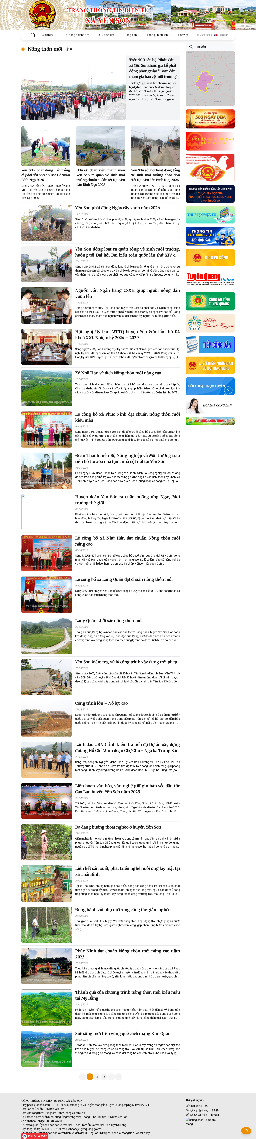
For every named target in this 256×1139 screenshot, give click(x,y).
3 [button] (104, 1076)
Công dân (131, 34)
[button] (118, 1076)
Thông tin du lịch (157, 34)
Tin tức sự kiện (105, 34)
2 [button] (97, 1076)
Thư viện (183, 34)
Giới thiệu (48, 34)
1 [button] (90, 1076)
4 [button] (111, 1076)
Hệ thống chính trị (75, 34)
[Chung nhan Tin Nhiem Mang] (210, 1122)
